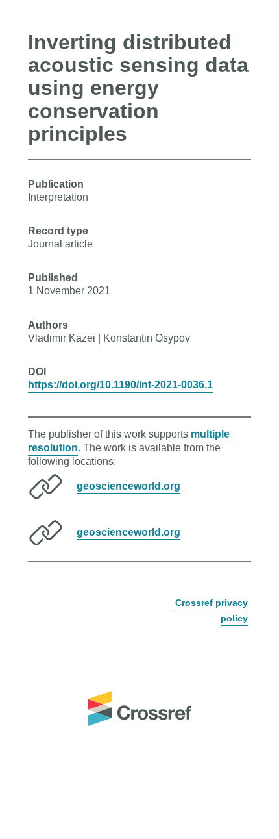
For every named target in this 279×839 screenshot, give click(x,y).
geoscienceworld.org (128, 485)
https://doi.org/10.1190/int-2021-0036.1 (120, 384)
